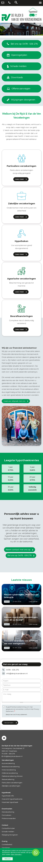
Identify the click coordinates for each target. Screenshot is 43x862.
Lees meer (19, 179)
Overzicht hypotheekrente (12, 799)
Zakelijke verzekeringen (11, 786)
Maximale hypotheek (10, 802)
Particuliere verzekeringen (12, 783)
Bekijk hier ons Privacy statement (16, 714)
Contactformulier (8, 828)
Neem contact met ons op (18, 549)
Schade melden (8, 831)
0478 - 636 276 (12, 670)
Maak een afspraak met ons (14, 401)
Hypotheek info (8, 796)
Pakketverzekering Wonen (12, 776)
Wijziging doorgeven (10, 835)
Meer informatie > (16, 854)
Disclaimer (6, 848)
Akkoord (7, 859)
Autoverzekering (8, 763)
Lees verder (33, 601)
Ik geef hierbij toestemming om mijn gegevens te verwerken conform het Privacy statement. (22, 709)
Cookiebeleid (7, 844)
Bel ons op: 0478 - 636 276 (19, 555)
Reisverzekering (8, 779)
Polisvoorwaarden (9, 818)
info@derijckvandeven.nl (17, 673)
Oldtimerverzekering (10, 773)
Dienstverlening (8, 812)
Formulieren (6, 815)
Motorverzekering (9, 770)
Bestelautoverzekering (10, 766)
